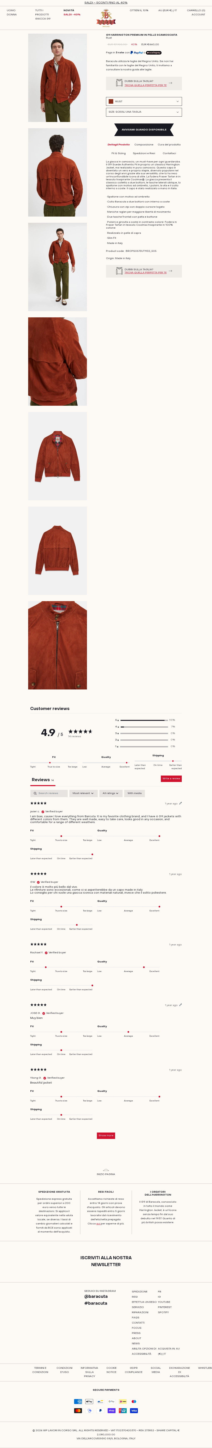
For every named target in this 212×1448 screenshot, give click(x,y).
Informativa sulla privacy (89, 1372)
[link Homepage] (106, 18)
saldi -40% (72, 14)
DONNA (12, 14)
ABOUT (136, 1338)
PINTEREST (165, 1307)
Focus (136, 1328)
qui (98, 1224)
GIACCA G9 (43, 19)
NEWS (136, 1343)
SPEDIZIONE (139, 1292)
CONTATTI (138, 1323)
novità (69, 10)
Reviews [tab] (43, 780)
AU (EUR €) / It (167, 10)
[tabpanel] (106, 966)
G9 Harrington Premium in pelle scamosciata (141, 35)
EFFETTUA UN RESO (144, 1302)
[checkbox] (134, 793)
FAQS (135, 1317)
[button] (145, 720)
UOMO (11, 10)
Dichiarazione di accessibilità (179, 1372)
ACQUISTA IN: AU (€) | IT (169, 1351)
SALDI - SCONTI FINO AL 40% (106, 2)
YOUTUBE (164, 1302)
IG (159, 1297)
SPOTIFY (163, 1312)
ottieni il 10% (139, 10)
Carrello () (196, 10)
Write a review (171, 778)
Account (198, 14)
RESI (135, 1297)
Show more (106, 1135)
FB (159, 1292)
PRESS (136, 1333)
